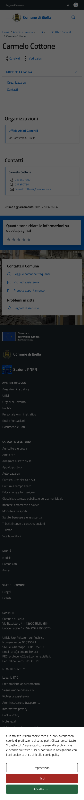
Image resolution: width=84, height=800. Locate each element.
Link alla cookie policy (45, 754)
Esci (42, 778)
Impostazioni (42, 767)
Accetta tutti (42, 789)
